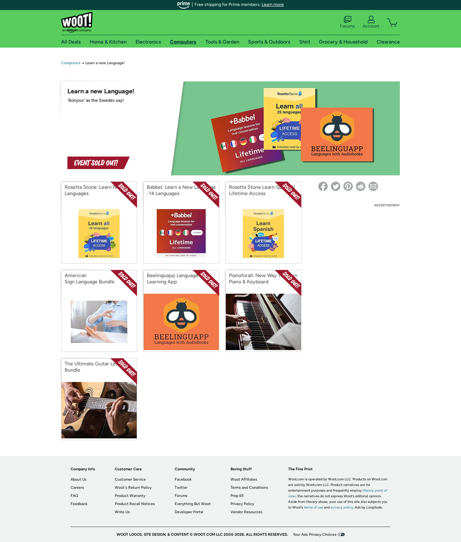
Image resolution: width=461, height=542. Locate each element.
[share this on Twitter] (335, 186)
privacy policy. (342, 507)
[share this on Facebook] (323, 186)
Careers (77, 487)
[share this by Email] (373, 186)
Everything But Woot (193, 504)
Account (371, 26)
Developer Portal (189, 512)
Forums (347, 26)
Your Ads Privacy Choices (314, 534)
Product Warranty (130, 495)
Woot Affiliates (243, 479)
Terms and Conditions (249, 487)
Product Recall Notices (135, 504)
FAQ (74, 495)
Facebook (183, 479)
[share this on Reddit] (360, 186)
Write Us (122, 512)
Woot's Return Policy (133, 487)
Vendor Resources (246, 512)
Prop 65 (237, 495)
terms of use (313, 507)
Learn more (273, 4)
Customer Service (130, 479)
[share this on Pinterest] (348, 186)
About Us (79, 479)
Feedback (79, 504)
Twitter (181, 487)
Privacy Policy (242, 504)
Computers (71, 63)
